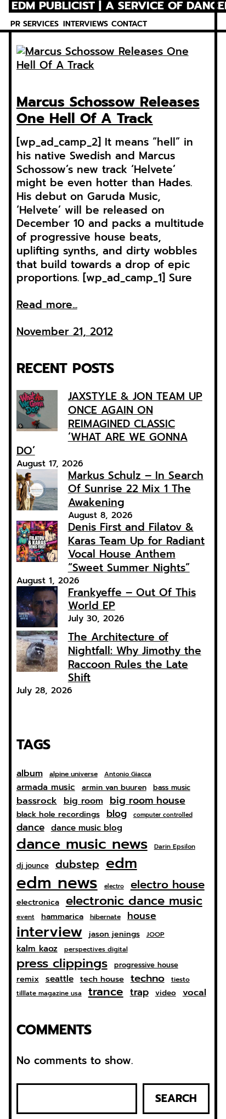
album (29, 773)
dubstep (77, 864)
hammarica (62, 916)
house (141, 916)
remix (27, 979)
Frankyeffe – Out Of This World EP (132, 599)
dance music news (82, 844)
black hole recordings (58, 815)
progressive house (146, 965)
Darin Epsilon (174, 847)
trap (139, 992)
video (165, 993)
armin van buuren (114, 788)
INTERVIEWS (85, 24)
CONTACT (129, 24)
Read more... (46, 305)
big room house (147, 800)
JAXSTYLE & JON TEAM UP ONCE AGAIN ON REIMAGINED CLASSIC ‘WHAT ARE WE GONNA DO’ (109, 423)
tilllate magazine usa (49, 993)
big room (83, 801)
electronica (37, 903)
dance (30, 827)
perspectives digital (96, 949)
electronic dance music (134, 901)
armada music (45, 787)
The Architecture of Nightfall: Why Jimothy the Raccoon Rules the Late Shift (134, 657)
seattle (60, 978)
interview (49, 932)
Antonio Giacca (127, 774)
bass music (171, 788)
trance (105, 992)
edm (121, 863)
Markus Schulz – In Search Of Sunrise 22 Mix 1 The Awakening (136, 488)
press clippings (62, 963)
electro (114, 886)
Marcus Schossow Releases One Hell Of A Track (108, 110)
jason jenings (114, 934)
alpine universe (73, 774)
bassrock (36, 801)
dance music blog (86, 828)
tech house (102, 979)
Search (176, 1098)
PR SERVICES (34, 24)
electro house (168, 885)
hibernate (105, 917)
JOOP (155, 935)
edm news (57, 882)
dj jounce (32, 866)
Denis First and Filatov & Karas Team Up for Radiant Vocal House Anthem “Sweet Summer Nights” (136, 547)
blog (116, 814)
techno (148, 978)
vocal (194, 993)
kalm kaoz (37, 948)
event (25, 917)
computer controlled (163, 815)
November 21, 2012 (64, 331)
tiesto (180, 980)
